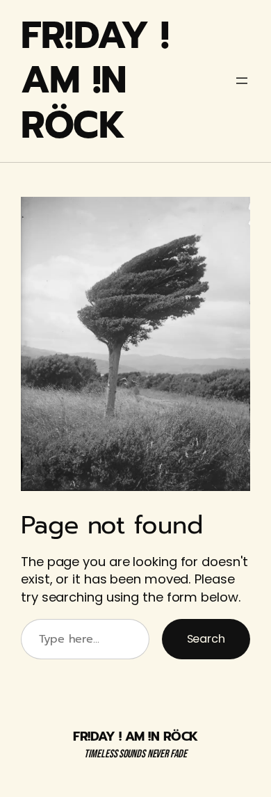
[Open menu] (241, 80)
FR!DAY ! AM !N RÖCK (95, 81)
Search (206, 639)
